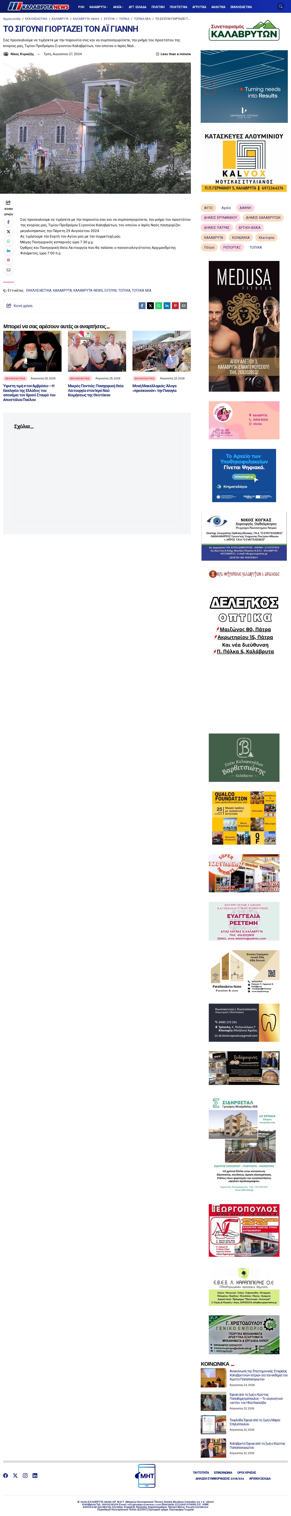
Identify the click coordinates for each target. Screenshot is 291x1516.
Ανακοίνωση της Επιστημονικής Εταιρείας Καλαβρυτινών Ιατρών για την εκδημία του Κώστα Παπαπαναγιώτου (259, 1375)
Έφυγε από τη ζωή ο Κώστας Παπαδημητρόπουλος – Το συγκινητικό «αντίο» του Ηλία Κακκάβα (256, 1399)
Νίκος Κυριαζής (22, 54)
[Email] (9, 270)
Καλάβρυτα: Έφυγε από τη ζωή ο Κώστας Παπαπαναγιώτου (257, 1445)
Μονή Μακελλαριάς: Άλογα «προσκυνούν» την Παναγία (154, 388)
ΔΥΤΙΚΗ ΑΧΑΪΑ (250, 228)
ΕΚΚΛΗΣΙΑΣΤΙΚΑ (36, 19)
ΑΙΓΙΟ (208, 208)
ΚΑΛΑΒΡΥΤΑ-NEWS (86, 19)
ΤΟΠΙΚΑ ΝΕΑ (142, 19)
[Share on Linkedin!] (9, 251)
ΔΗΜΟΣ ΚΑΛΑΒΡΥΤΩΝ (263, 218)
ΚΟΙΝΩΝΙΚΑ (241, 238)
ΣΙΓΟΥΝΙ (109, 19)
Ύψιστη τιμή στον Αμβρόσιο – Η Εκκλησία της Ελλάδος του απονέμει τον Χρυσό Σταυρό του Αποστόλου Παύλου (29, 393)
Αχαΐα (226, 208)
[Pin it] (9, 260)
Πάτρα (209, 247)
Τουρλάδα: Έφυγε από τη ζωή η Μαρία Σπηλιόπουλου (255, 1422)
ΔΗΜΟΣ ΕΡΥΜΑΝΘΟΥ (220, 218)
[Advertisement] (244, 694)
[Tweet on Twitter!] (9, 231)
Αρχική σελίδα (12, 19)
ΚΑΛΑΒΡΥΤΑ (60, 19)
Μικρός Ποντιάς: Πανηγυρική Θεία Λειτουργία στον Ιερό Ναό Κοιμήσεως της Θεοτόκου (95, 390)
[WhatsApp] (9, 241)
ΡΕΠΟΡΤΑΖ (232, 247)
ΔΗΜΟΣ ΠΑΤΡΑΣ (217, 228)
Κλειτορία (266, 238)
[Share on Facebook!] (9, 222)
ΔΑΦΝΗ (245, 208)
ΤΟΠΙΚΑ (124, 19)
